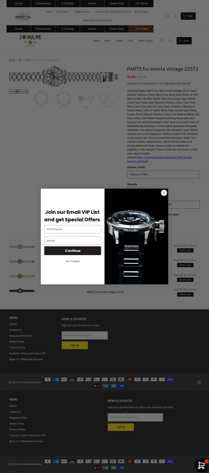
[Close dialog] (164, 193)
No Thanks (73, 261)
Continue (72, 250)
